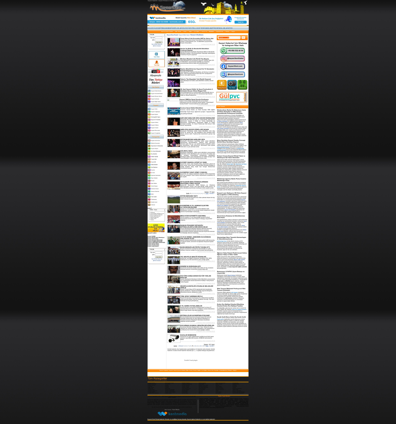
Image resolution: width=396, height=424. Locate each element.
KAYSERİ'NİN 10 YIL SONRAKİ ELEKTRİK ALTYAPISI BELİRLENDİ (194, 206)
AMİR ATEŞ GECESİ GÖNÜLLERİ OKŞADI (194, 129)
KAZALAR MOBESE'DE (188, 335)
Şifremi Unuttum (157, 45)
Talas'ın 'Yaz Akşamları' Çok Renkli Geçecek (195, 79)
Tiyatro (152, 219)
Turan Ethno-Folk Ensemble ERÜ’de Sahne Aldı (196, 38)
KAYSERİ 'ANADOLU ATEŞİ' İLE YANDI (193, 162)
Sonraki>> (211, 193)
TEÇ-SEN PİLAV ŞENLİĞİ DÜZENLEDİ (193, 257)
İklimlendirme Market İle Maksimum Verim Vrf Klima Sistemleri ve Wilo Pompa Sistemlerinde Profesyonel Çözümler (231, 111)
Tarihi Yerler (153, 218)
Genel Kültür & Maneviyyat (157, 213)
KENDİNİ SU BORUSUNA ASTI (190, 266)
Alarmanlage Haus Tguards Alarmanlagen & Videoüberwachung (231, 238)
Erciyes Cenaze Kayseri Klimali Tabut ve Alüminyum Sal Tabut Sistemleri (231, 156)
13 (203, 346)
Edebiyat (152, 212)
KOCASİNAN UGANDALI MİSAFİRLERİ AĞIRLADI (197, 325)
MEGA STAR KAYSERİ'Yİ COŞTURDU (193, 216)
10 (195, 346)
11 (198, 346)
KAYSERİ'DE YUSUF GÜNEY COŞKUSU (193, 172)
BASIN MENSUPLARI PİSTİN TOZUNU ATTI (195, 247)
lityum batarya (231, 275)
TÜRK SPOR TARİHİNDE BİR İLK (191, 296)
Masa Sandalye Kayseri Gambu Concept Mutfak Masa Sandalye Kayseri (231, 141)
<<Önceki (180, 346)
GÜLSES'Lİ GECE (186, 151)
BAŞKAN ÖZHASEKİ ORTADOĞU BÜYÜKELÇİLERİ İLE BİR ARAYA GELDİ (193, 226)
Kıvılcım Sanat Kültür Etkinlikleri (191, 108)
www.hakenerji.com (205, 406)
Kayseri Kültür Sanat (184, 35)
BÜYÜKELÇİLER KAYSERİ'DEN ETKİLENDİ (195, 315)
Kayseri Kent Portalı (172, 35)
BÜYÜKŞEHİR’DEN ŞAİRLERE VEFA (192, 139)
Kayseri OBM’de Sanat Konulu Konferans (194, 99)
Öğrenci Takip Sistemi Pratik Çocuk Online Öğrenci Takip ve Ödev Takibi (232, 253)
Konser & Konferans (155, 216)
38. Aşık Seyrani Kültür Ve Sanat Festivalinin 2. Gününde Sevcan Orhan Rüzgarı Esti (196, 90)
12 (201, 346)
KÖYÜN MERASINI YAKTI (189, 196)
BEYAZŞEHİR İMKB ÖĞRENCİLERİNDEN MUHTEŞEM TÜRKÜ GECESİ (194, 182)
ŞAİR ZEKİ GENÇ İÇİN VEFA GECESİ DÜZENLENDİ (197, 118)
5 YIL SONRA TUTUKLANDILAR (191, 306)
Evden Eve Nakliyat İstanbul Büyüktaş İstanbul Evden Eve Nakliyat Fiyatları (230, 305)
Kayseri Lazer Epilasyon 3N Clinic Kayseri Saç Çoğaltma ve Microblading (231, 193)
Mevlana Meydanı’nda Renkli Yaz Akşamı (194, 59)
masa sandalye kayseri (223, 147)
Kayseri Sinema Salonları (156, 214)
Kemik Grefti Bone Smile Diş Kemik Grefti (231, 317)
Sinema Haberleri (154, 217)
